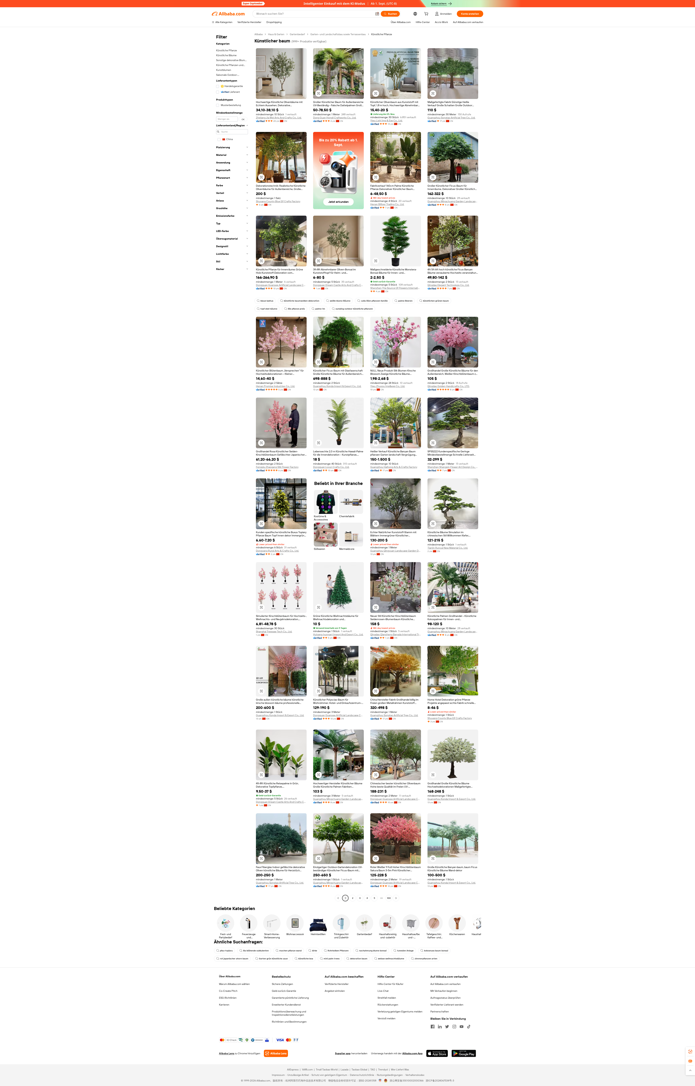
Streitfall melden (387, 997)
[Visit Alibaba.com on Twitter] (447, 1026)
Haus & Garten (276, 34)
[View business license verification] (380, 1080)
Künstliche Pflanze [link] (381, 34)
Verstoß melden (386, 1018)
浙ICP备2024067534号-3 (440, 1080)
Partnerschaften (439, 1011)
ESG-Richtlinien (228, 997)
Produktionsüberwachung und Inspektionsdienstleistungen (289, 1013)
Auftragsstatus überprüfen (445, 997)
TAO (372, 1069)
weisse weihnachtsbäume (391, 958)
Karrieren (224, 1004)
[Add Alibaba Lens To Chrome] (276, 1053)
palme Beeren (405, 301)
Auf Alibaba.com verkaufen (445, 984)
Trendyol (383, 1069)
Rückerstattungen (388, 1004)
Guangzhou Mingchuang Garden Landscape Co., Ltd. (452, 201)
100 (389, 898)
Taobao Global (359, 1069)
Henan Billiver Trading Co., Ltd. (387, 204)
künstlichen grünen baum (436, 301)
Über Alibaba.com (229, 976)
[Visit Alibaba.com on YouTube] (461, 1026)
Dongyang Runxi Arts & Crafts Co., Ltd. (277, 550)
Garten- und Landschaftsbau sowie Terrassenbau (338, 34)
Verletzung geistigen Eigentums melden (400, 1011)
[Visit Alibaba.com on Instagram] (454, 1026)
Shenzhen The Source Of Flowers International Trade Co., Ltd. (395, 287)
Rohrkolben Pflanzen (338, 950)
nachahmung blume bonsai (373, 950)
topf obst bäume (268, 309)
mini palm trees (332, 958)
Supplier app (343, 1053)
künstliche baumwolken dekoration (301, 301)
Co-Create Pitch (228, 990)
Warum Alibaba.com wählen (234, 984)
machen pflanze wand (290, 950)
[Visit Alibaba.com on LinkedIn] (440, 1026)
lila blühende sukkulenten (256, 950)
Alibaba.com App (412, 1053)
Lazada (344, 1069)
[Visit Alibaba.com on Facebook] (432, 1026)
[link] (690, 1051)
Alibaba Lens (226, 1053)
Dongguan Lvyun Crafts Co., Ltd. (331, 467)
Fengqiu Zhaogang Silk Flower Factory (277, 467)
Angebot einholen (335, 990)
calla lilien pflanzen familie (374, 301)
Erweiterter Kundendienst (286, 1004)
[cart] (427, 14)
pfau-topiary (226, 950)
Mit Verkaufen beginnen (443, 990)
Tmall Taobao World (327, 1069)
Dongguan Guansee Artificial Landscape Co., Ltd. (281, 285)
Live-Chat (383, 990)
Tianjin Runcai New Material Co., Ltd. (447, 547)
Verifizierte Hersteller (337, 984)
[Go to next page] (396, 898)
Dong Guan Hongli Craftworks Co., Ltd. (334, 117)
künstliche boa (305, 958)
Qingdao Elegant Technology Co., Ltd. (448, 285)
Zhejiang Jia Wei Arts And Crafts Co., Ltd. (279, 117)
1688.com (307, 1069)
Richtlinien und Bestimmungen (289, 1021)
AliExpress (293, 1069)
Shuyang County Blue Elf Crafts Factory (278, 201)
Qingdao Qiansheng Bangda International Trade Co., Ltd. (395, 634)
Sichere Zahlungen (282, 984)
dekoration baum (358, 958)
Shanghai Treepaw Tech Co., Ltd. (274, 631)
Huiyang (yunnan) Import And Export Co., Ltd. (338, 634)
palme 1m (320, 309)
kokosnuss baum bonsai (436, 950)
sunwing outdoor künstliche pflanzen (354, 309)
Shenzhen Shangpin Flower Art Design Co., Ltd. (452, 467)
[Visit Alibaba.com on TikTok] (469, 1026)
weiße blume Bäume (340, 301)
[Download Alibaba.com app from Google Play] (464, 1053)
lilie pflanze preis (296, 309)
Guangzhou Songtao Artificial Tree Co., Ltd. (451, 117)
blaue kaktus (266, 301)
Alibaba (258, 34)
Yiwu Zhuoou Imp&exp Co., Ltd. (387, 386)
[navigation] (232, 466)
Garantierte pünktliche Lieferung (290, 997)
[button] (377, 14)
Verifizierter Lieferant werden (446, 1004)
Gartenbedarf (297, 34)
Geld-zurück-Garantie (284, 990)
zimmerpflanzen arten (426, 958)
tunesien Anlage (405, 950)
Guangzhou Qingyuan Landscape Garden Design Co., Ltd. (395, 550)
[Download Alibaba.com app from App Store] (437, 1053)
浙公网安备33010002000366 (407, 1080)
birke (314, 950)
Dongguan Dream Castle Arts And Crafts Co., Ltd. (338, 285)
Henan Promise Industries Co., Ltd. (275, 386)
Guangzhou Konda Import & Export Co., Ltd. (337, 386)
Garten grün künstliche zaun (273, 958)
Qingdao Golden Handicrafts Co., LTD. (448, 386)
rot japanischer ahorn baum (234, 958)
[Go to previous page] (338, 898)
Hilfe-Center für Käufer (390, 984)
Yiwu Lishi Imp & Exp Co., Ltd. (386, 120)
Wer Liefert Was (400, 1069)
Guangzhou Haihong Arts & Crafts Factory (393, 467)
